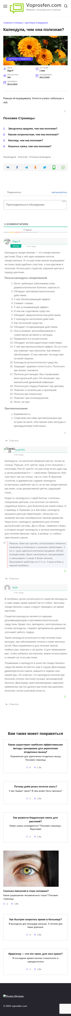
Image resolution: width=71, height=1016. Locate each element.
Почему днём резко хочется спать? (35, 786)
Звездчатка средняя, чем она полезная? (32, 128)
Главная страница (13, 23)
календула (10, 157)
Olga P (16, 241)
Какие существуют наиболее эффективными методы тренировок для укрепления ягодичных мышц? (35, 748)
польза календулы (41, 157)
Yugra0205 (18, 449)
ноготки (23, 157)
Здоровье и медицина (36, 23)
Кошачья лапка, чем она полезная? (29, 146)
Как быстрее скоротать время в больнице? (35, 919)
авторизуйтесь (59, 192)
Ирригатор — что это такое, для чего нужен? (35, 953)
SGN (15, 587)
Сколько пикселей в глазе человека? (26, 891)
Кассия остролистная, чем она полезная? (33, 134)
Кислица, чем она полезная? (25, 140)
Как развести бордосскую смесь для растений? (35, 819)
